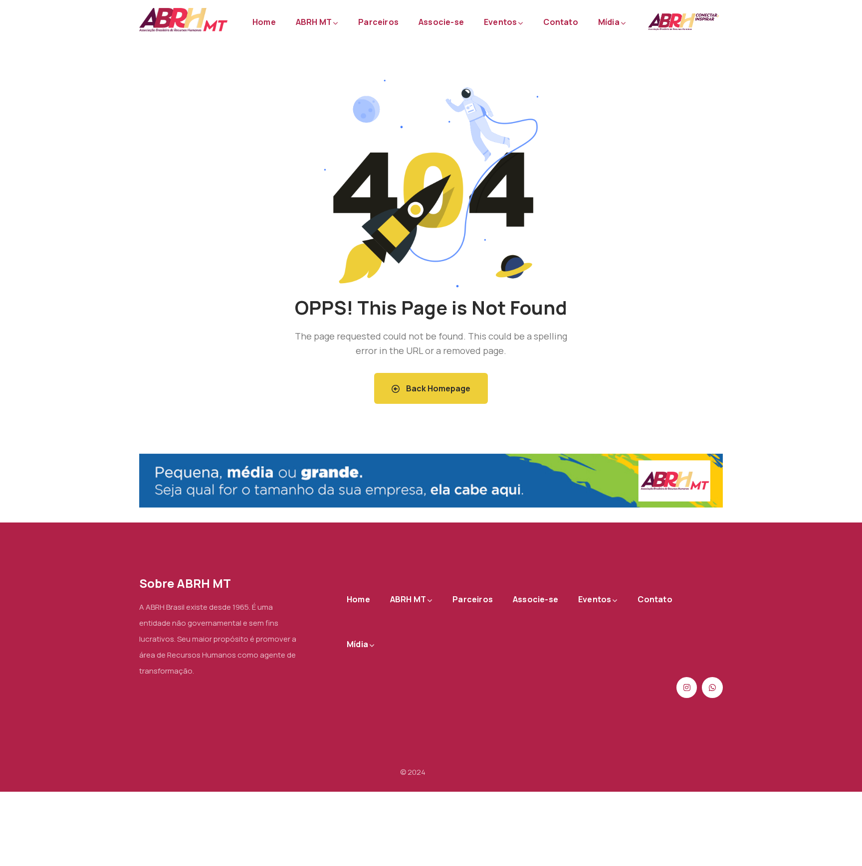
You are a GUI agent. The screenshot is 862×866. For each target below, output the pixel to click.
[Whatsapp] (712, 687)
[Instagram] (686, 687)
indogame (444, 772)
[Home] (183, 20)
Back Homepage (437, 388)
